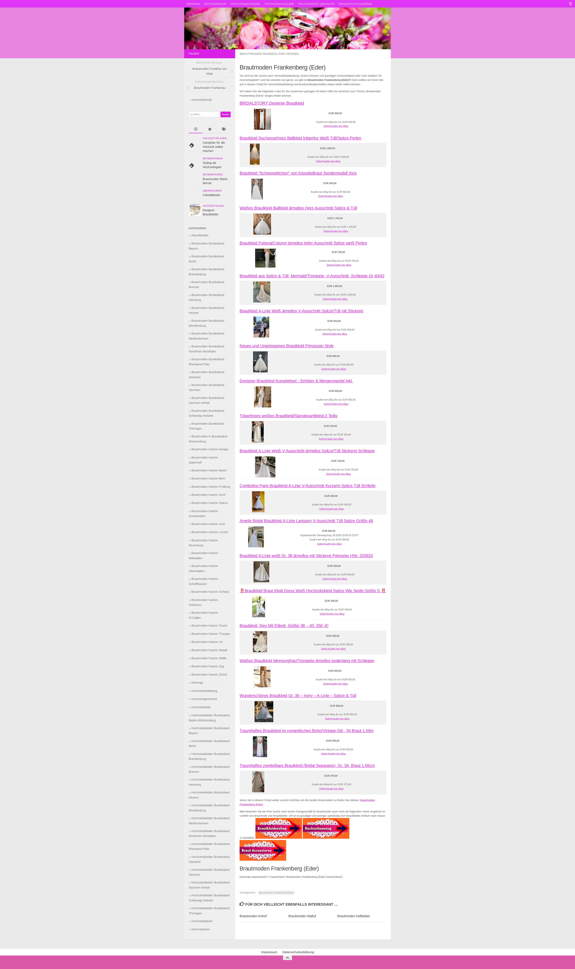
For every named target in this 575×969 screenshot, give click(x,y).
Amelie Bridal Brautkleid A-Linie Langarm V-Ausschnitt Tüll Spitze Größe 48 (306, 521)
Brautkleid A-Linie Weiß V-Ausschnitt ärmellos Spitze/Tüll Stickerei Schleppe (307, 451)
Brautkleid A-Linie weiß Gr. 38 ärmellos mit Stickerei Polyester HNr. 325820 (306, 555)
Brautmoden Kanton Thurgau (210, 633)
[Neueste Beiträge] (196, 129)
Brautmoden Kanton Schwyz (210, 591)
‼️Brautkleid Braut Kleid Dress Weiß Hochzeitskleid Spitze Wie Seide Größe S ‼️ (313, 591)
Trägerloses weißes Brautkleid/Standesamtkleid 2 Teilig (288, 416)
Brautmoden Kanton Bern (208, 478)
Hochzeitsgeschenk (204, 699)
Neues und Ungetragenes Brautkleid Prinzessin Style (287, 346)
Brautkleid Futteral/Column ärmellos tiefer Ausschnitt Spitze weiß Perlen (303, 243)
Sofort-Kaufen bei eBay (336, 126)
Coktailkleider (211, 195)
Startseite (193, 3)
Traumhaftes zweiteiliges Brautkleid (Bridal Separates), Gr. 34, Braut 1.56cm (307, 765)
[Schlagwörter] (224, 129)
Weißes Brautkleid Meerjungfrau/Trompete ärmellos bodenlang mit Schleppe (307, 660)
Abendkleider (212, 190)
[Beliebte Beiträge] (210, 129)
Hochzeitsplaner (215, 138)
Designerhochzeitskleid (355, 3)
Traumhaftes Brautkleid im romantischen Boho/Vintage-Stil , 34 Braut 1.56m (306, 730)
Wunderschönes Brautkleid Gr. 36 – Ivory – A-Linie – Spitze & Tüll (298, 695)
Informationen (213, 158)
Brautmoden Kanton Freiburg (210, 486)
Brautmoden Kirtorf (253, 916)
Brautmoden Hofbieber (353, 916)
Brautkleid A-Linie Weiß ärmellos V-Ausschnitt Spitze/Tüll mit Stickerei (301, 311)
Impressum (269, 952)
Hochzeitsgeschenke (245, 3)
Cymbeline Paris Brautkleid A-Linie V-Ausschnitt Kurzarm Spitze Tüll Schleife (307, 486)
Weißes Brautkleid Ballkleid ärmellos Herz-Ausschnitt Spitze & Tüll (298, 208)
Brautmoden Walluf (302, 916)
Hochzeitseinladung (204, 690)
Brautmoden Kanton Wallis (209, 658)
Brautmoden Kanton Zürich (209, 674)
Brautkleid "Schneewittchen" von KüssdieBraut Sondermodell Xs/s (298, 173)
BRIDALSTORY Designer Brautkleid (272, 103)
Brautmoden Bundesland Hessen (269, 53)
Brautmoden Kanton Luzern (209, 532)
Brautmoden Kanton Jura (208, 524)
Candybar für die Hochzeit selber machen (214, 146)
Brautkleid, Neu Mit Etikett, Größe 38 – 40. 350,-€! (284, 625)
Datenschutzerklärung (298, 952)
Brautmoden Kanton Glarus (209, 502)
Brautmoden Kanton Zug (207, 666)
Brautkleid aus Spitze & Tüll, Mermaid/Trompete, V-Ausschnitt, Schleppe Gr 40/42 (312, 276)
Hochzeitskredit (215, 3)
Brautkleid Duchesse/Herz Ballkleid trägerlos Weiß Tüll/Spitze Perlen (300, 138)
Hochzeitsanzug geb (279, 3)
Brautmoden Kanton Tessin (209, 625)
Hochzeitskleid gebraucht (316, 3)
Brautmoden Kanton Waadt (209, 650)
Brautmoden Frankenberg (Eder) (276, 892)
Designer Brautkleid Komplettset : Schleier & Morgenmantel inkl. (296, 381)
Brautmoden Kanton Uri (207, 642)
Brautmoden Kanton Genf (208, 494)
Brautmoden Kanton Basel (208, 470)
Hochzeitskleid (213, 206)
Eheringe (197, 682)
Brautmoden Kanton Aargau (209, 449)
